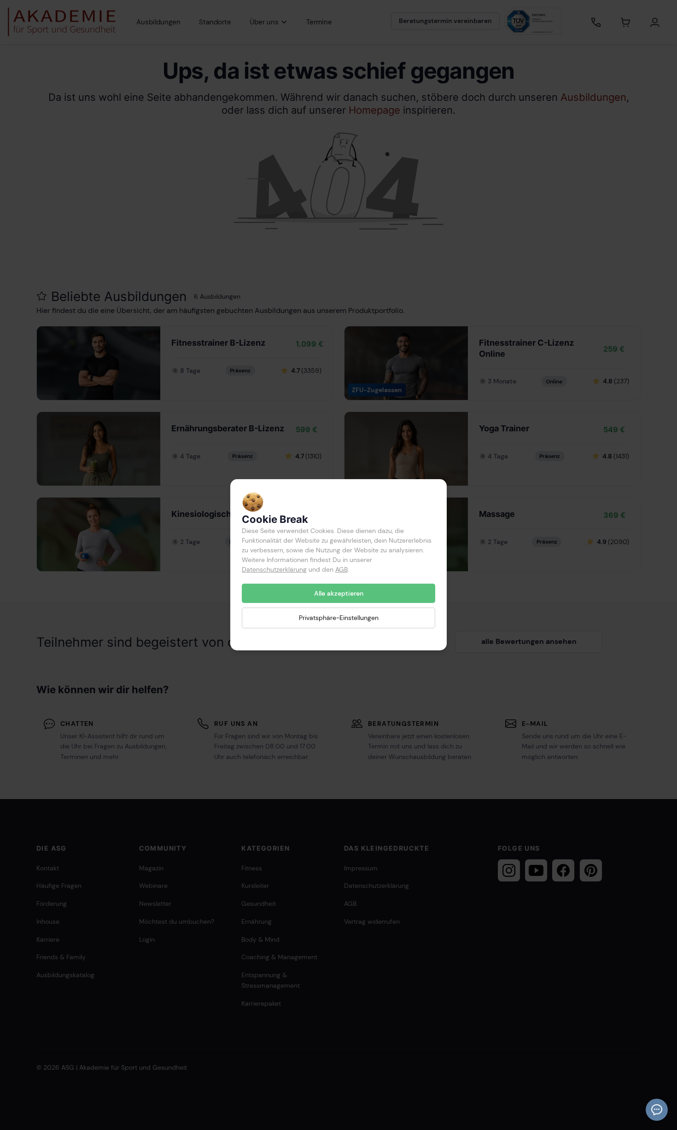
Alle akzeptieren (338, 593)
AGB (341, 569)
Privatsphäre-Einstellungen (339, 618)
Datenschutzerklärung (274, 569)
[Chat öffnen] (657, 1110)
